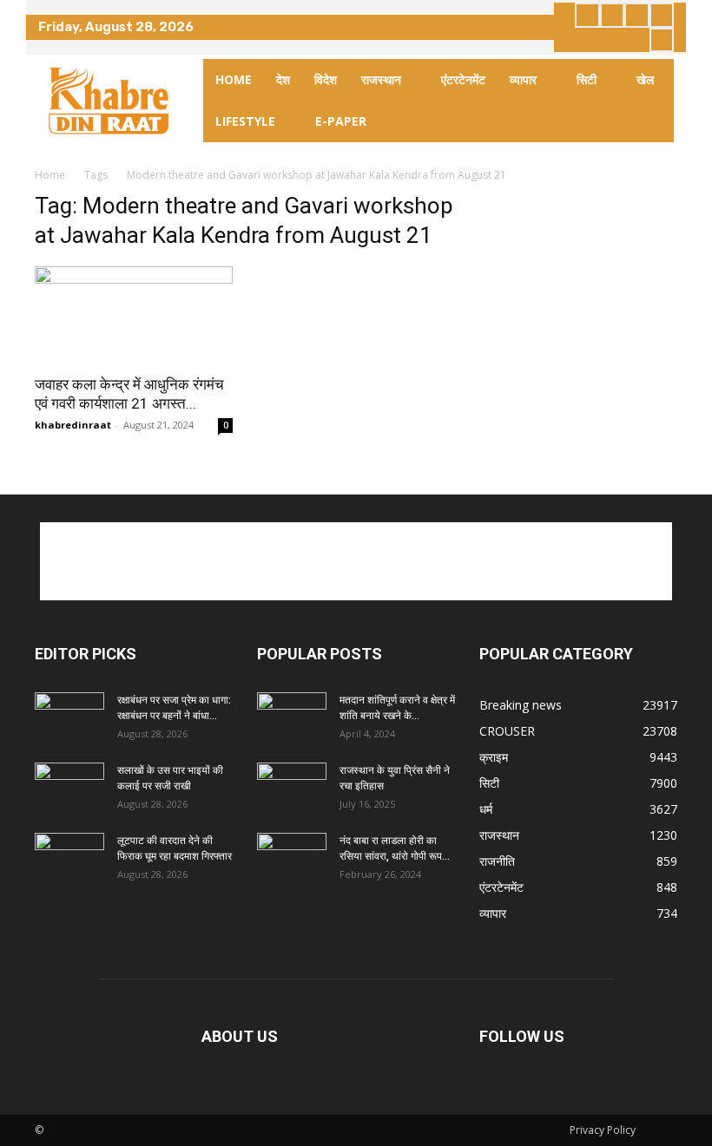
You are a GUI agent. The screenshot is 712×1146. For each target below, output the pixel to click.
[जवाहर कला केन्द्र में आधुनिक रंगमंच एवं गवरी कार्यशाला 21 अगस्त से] (134, 315)
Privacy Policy (603, 1130)
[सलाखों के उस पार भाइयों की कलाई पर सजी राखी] (69, 787)
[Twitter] (636, 15)
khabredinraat (73, 424)
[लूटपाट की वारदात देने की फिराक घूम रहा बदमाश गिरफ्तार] (69, 857)
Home (50, 174)
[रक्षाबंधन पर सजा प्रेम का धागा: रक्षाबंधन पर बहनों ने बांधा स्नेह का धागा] (69, 716)
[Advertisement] (356, 561)
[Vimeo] (662, 15)
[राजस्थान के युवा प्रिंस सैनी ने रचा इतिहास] (291, 787)
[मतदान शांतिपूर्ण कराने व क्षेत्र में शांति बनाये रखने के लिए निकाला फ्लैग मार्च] (291, 716)
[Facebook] (587, 15)
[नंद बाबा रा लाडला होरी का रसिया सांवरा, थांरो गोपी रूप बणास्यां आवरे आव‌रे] (291, 857)
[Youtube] (662, 40)
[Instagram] (612, 15)
